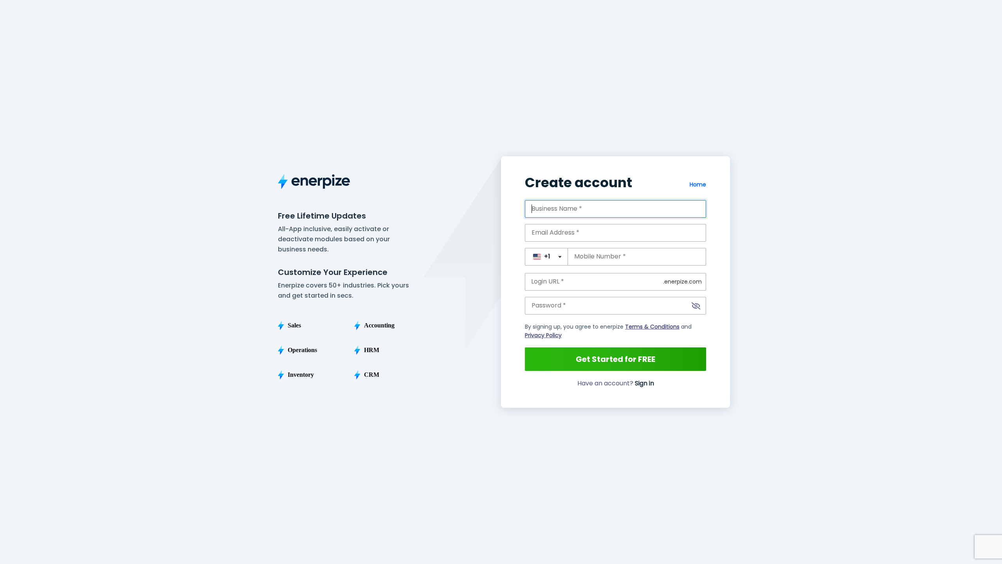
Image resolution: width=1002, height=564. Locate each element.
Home (698, 184)
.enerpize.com (682, 282)
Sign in (644, 383)
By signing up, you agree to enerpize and (608, 331)
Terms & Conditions (652, 327)
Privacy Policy (543, 335)
